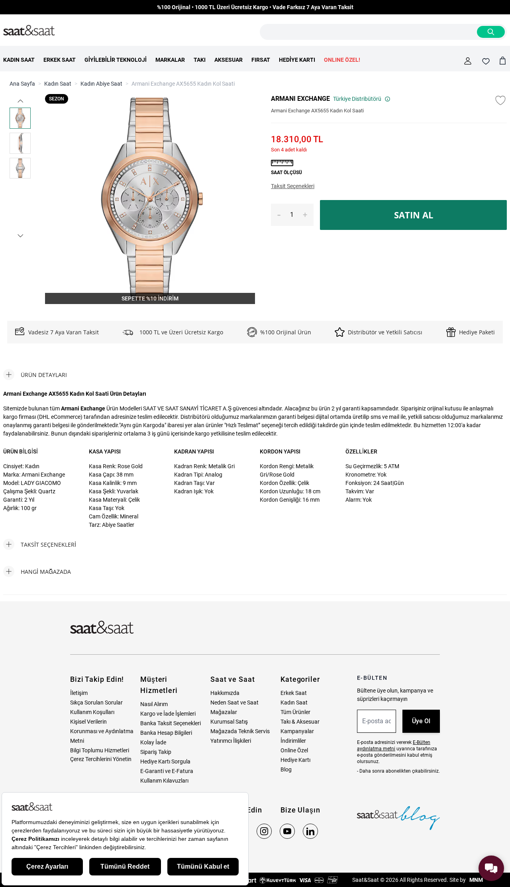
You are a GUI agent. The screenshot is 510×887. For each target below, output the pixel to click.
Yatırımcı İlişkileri (230, 741)
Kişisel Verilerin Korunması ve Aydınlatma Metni (101, 731)
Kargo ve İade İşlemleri (168, 713)
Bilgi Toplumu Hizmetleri (99, 750)
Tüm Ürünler (295, 712)
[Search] (491, 32)
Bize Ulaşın (300, 810)
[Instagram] (264, 831)
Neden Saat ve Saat (234, 702)
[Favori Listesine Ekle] (500, 100)
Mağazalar (223, 712)
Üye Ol (421, 721)
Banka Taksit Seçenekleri (170, 723)
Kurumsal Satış (229, 721)
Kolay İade (153, 742)
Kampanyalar (297, 731)
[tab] (35, 374)
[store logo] (29, 31)
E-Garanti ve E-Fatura (166, 771)
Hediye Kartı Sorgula (165, 761)
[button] (20, 101)
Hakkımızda (224, 693)
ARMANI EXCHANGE (300, 98)
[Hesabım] (467, 61)
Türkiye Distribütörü (357, 99)
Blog (286, 769)
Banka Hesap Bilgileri (166, 733)
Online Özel (294, 750)
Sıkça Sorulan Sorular (96, 702)
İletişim (79, 693)
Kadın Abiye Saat (101, 83)
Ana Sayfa (22, 83)
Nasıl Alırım (154, 704)
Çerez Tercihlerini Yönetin (100, 759)
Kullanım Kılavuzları (164, 780)
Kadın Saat (57, 83)
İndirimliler (293, 741)
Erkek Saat (293, 693)
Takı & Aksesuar (300, 721)
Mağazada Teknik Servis (240, 731)
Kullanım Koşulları (92, 712)
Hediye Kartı (295, 760)
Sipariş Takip (155, 752)
